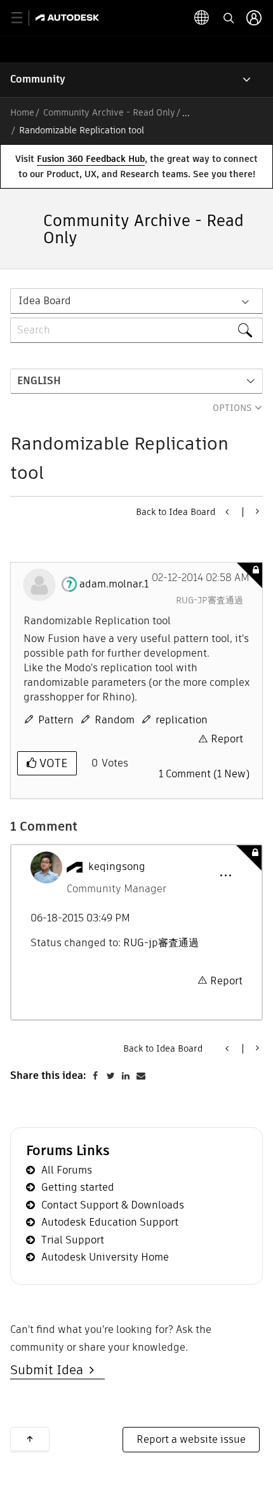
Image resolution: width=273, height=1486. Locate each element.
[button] (225, 876)
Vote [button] (51, 763)
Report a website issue (191, 1439)
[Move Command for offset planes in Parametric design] (256, 511)
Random (115, 720)
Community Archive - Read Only (109, 112)
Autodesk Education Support (109, 1222)
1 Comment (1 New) (204, 773)
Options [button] (232, 407)
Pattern (56, 720)
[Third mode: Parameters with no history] (228, 512)
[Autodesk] (69, 17)
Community (37, 79)
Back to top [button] (30, 1439)
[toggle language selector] (202, 17)
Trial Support (72, 1240)
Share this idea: (48, 1075)
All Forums (66, 1170)
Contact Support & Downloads (112, 1205)
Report (227, 739)
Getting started (77, 1187)
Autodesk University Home (105, 1257)
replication (182, 720)
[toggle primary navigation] (23, 18)
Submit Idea (50, 1370)
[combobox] (136, 330)
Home (22, 112)
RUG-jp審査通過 (209, 600)
